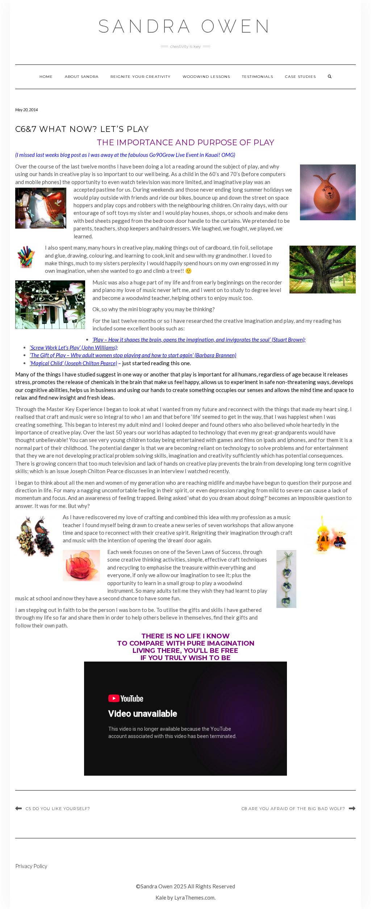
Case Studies (300, 76)
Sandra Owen (185, 26)
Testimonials (257, 76)
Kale (160, 897)
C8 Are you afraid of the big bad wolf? (293, 808)
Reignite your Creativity (141, 76)
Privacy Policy (31, 866)
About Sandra (82, 76)
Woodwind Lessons (206, 76)
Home (46, 76)
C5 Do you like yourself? (58, 808)
